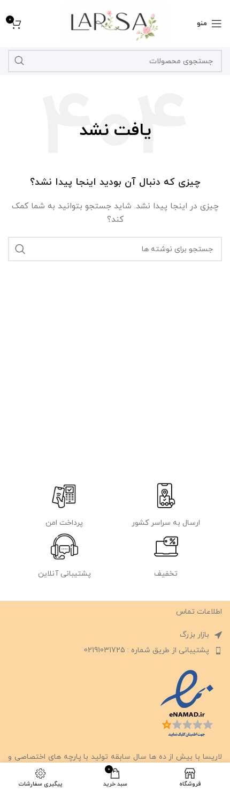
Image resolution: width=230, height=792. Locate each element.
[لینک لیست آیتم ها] (115, 651)
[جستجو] (19, 61)
